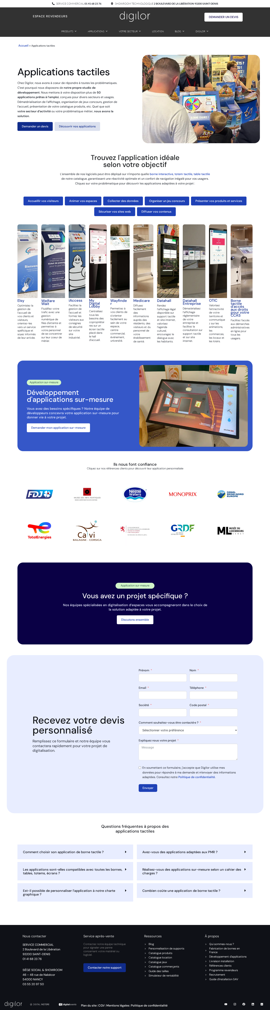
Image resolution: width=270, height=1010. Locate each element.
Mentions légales (117, 1005)
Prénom (144, 670)
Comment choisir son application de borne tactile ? (63, 852)
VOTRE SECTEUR (128, 31)
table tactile (202, 174)
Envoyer (148, 788)
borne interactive (161, 174)
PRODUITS (67, 31)
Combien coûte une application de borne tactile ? (181, 891)
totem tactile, (184, 174)
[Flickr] (262, 1004)
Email (142, 688)
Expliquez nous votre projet (157, 740)
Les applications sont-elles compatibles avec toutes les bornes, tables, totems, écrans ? (72, 871)
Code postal (198, 705)
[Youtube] (226, 1004)
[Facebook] (244, 1004)
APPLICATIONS (96, 31)
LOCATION (158, 31)
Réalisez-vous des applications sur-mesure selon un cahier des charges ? (191, 871)
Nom (193, 670)
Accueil (23, 45)
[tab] (43, 201)
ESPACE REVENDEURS (50, 16)
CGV (101, 1005)
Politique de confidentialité (196, 777)
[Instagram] (235, 1004)
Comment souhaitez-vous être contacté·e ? (168, 723)
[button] (75, 852)
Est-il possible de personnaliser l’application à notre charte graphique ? (69, 893)
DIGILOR (200, 31)
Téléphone (197, 688)
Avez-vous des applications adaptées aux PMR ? (180, 852)
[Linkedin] (253, 1004)
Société (144, 705)
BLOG (178, 31)
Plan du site (89, 1005)
